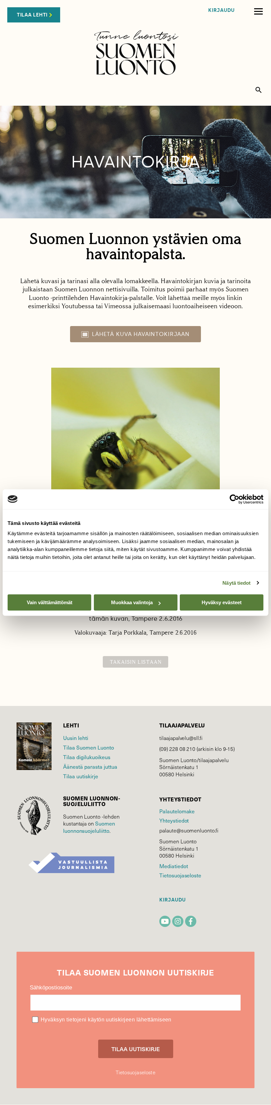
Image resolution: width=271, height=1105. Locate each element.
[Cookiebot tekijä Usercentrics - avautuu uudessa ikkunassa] (234, 499)
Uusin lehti (75, 738)
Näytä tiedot (236, 583)
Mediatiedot (173, 866)
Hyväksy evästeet (222, 602)
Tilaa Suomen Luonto (88, 747)
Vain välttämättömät (49, 602)
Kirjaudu (221, 10)
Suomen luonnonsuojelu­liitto (89, 826)
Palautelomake (177, 811)
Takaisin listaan (136, 662)
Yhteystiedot (174, 820)
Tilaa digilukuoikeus (86, 757)
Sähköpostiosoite (51, 987)
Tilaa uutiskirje (80, 776)
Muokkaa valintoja (132, 602)
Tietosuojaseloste (180, 875)
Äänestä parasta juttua (90, 766)
